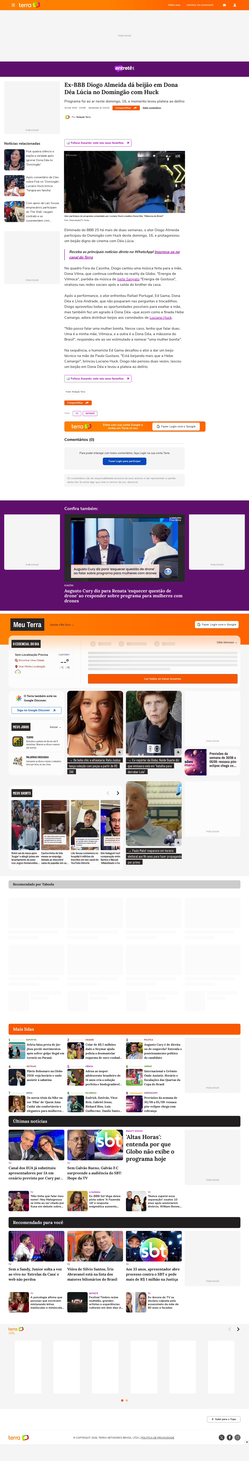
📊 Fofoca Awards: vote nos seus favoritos (95, 143)
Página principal (29, 5)
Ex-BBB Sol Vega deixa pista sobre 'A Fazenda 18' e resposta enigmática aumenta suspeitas (104, 1202)
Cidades (89, 1040)
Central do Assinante (199, 5)
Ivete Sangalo (128, 279)
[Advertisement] (212, 1201)
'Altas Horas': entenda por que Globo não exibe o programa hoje (150, 1147)
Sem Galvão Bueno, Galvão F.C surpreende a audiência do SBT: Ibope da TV (94, 1173)
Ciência (89, 1066)
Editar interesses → (227, 642)
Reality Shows (134, 1131)
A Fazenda (94, 1192)
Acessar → (55, 726)
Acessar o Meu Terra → (62, 624)
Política (148, 1040)
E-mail (224, 5)
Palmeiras (90, 1093)
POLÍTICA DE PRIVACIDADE (157, 1438)
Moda (29, 1093)
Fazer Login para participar (125, 461)
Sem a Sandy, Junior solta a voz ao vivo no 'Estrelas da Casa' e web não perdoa (35, 1274)
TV (77, 413)
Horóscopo (150, 1093)
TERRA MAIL (174, 5)
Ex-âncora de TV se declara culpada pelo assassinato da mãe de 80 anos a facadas (163, 1303)
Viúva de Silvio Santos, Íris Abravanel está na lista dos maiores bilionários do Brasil (92, 1274)
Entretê (90, 413)
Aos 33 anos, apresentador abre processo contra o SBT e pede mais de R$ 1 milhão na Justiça (153, 1274)
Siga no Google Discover (33, 710)
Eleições (68, 586)
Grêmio (148, 1066)
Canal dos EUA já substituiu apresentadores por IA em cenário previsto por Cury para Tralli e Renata (35, 1173)
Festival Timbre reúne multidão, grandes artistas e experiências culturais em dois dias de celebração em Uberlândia (105, 1303)
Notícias (31, 1066)
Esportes (31, 1040)
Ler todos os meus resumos (162, 679)
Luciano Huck (161, 317)
